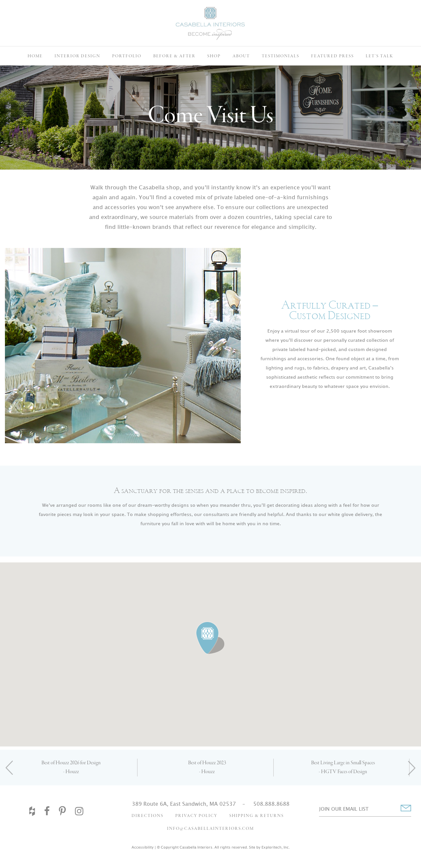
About (241, 56)
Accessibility (143, 847)
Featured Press (332, 56)
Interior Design (77, 56)
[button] (210, 638)
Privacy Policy (196, 816)
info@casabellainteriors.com (210, 828)
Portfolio (126, 56)
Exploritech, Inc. (275, 847)
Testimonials (280, 56)
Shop (214, 56)
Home (35, 56)
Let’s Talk (379, 56)
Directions (147, 816)
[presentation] (9, 767)
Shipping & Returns (256, 816)
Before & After (174, 56)
